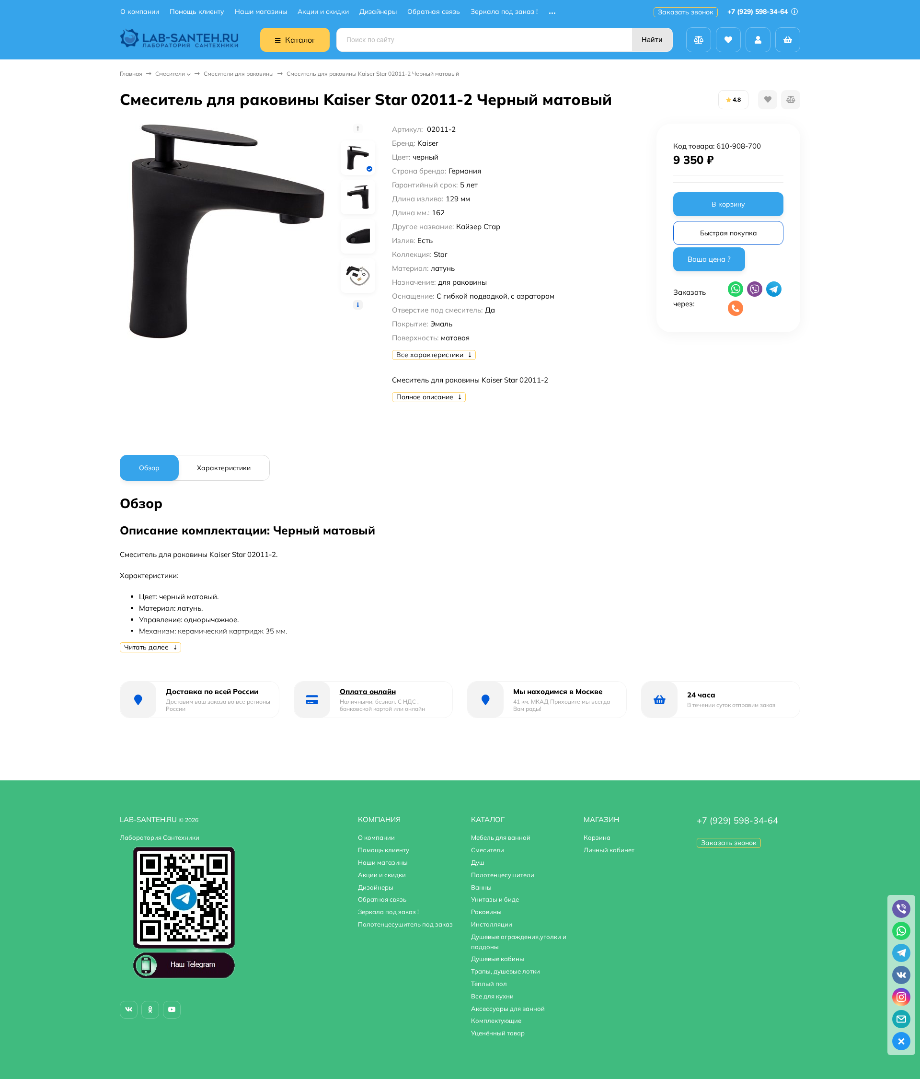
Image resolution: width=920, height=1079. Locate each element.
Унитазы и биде (495, 899)
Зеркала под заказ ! (504, 12)
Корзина (597, 837)
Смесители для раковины (239, 73)
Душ (477, 862)
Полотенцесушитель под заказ (405, 924)
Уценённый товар (498, 1033)
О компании (139, 12)
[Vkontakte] (129, 1010)
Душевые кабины (497, 959)
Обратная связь (433, 12)
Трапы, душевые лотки (505, 971)
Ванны (481, 887)
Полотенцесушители (502, 875)
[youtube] (172, 1010)
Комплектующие (496, 1020)
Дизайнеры (378, 12)
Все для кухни (492, 996)
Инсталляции (491, 924)
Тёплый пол (489, 983)
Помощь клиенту (197, 12)
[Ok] (150, 1010)
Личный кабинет (609, 850)
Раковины (486, 912)
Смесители (170, 73)
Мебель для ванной (500, 837)
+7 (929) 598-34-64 (758, 11)
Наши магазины (261, 12)
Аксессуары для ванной (508, 1008)
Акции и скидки (323, 12)
